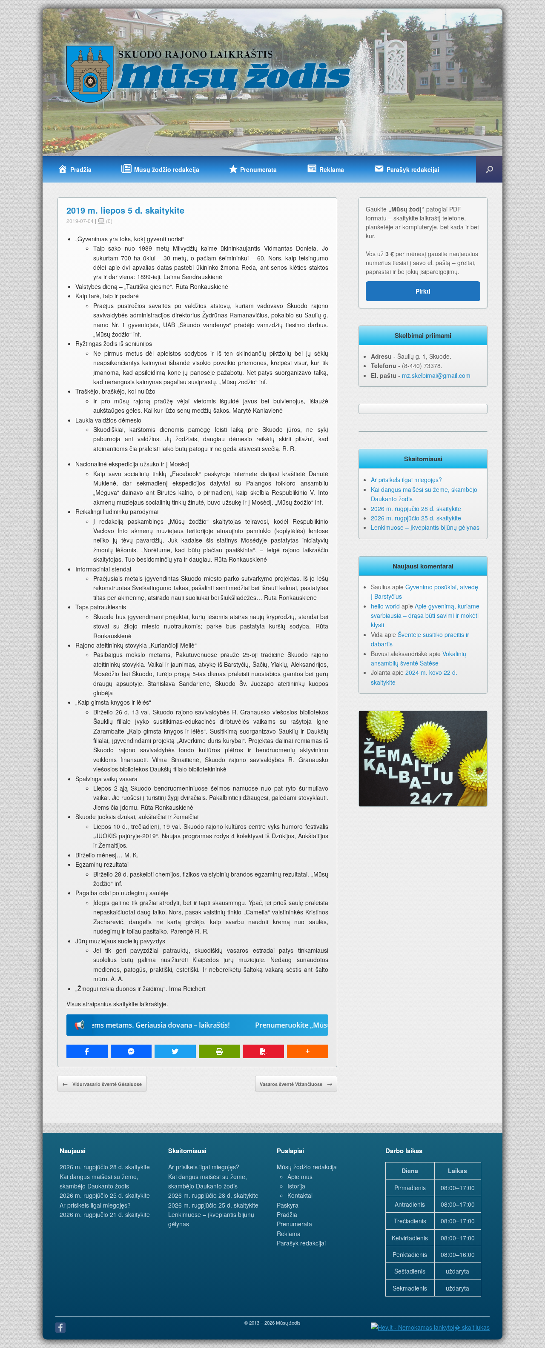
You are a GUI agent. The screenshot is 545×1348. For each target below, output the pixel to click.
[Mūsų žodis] (209, 73)
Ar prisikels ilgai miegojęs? (406, 479)
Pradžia (287, 1214)
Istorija (296, 1186)
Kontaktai (300, 1195)
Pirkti (423, 291)
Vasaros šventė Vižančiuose (296, 1083)
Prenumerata (294, 1223)
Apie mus (300, 1176)
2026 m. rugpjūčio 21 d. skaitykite (105, 1214)
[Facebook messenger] (131, 1051)
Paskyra (287, 1205)
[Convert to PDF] (263, 1051)
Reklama (289, 1233)
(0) (108, 220)
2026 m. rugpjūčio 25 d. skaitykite (416, 518)
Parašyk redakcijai (301, 1243)
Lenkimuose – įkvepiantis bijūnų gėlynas (425, 527)
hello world (385, 606)
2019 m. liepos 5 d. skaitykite (125, 210)
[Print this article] (219, 1051)
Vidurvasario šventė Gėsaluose (102, 1083)
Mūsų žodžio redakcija (307, 1166)
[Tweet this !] (175, 1051)
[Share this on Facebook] (87, 1051)
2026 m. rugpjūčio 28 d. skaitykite (416, 508)
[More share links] (307, 1051)
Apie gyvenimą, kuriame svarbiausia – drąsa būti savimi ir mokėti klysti (425, 615)
